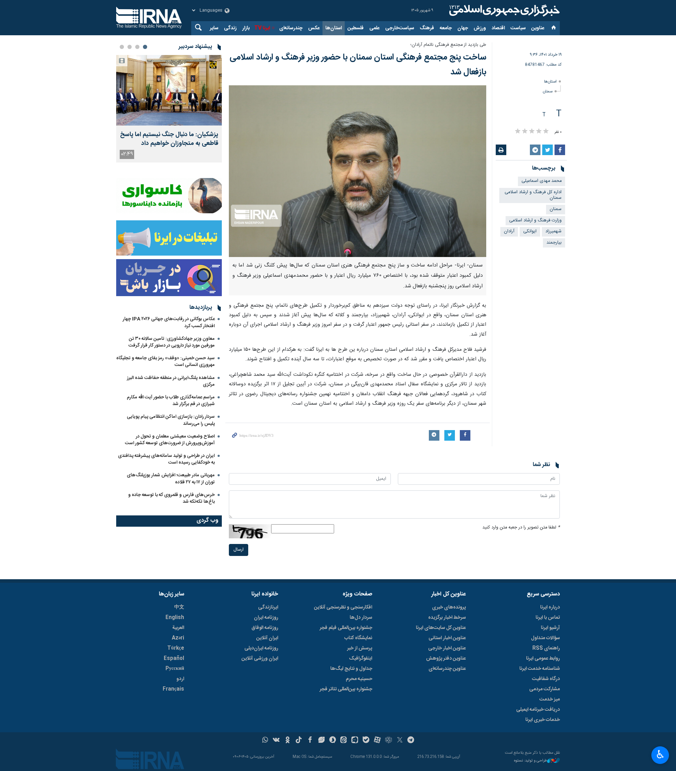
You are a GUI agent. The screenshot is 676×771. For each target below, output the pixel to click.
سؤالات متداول (545, 638)
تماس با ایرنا (548, 617)
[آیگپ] (354, 740)
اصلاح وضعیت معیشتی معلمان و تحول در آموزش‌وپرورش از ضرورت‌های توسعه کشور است (170, 440)
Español (174, 658)
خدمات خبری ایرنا (542, 720)
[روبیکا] (388, 740)
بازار (246, 28)
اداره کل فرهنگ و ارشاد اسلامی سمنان (533, 195)
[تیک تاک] (298, 740)
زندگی (230, 28)
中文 (179, 607)
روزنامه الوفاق (264, 628)
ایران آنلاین (267, 638)
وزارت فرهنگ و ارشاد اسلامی (535, 220)
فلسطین (356, 28)
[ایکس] (400, 740)
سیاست (518, 28)
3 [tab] (129, 47)
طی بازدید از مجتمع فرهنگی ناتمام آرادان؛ (448, 45)
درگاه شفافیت (546, 679)
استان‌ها (333, 28)
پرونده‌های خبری (449, 607)
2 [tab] (137, 47)
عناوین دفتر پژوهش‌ (446, 658)
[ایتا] (344, 740)
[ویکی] (276, 740)
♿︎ (660, 754)
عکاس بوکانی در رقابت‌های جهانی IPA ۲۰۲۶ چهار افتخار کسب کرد (169, 322)
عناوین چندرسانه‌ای (447, 669)
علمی (374, 28)
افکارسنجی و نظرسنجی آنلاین (343, 607)
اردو (180, 679)
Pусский (174, 669)
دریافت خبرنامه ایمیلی (538, 709)
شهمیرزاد (553, 231)
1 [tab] (145, 47)
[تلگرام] (411, 740)
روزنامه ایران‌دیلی (261, 648)
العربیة (178, 628)
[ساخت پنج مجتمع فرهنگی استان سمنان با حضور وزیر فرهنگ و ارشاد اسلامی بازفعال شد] (357, 171)
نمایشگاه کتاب (358, 638)
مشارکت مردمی (544, 689)
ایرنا (503, 11)
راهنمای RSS (546, 648)
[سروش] (332, 740)
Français (173, 689)
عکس (314, 28)
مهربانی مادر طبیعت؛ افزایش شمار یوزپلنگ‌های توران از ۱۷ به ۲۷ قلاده (171, 478)
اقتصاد (498, 28)
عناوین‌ (537, 28)
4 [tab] (122, 47)
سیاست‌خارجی (399, 28)
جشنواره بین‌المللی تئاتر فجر (346, 689)
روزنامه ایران (266, 617)
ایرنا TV (262, 28)
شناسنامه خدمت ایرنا (539, 669)
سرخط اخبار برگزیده (447, 617)
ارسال (238, 549)
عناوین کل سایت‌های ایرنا (441, 628)
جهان (462, 28)
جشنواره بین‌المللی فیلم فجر (346, 628)
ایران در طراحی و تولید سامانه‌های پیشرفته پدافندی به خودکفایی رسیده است (166, 459)
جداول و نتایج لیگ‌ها (351, 669)
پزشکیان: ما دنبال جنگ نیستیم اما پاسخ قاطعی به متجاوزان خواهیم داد (169, 139)
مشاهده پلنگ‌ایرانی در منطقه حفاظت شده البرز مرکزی (171, 381)
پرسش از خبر (359, 648)
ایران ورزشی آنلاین (260, 658)
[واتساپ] (265, 740)
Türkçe (175, 648)
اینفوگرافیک (360, 658)
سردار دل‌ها (361, 617)
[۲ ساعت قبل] (169, 90)
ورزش (480, 28)
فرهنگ (427, 28)
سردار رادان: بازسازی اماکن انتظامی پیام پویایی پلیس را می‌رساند (171, 420)
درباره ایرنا (550, 607)
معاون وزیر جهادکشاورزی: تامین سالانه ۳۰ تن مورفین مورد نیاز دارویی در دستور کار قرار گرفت (172, 342)
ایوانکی (530, 231)
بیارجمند (554, 242)
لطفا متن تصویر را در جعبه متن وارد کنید (521, 527)
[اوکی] (287, 740)
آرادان (509, 231)
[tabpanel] (169, 109)
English (174, 617)
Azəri (178, 638)
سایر (214, 28)
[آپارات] (377, 740)
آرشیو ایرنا (550, 628)
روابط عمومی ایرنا (543, 658)
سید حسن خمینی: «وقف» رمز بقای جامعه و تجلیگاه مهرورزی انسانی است (165, 361)
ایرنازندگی (268, 607)
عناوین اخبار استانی (447, 638)
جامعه (446, 28)
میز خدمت (549, 699)
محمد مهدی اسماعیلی (541, 181)
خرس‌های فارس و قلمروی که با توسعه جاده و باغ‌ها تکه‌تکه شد (171, 498)
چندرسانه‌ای (290, 28)
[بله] (366, 740)
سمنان (547, 91)
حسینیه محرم (359, 679)
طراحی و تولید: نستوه (530, 761)
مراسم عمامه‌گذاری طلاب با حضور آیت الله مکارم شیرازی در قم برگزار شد (171, 400)
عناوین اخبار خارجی (447, 648)
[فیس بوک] (310, 740)
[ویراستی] (321, 740)
